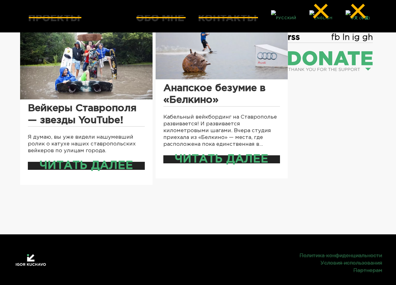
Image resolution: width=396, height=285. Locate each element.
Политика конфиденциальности (340, 256)
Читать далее (86, 166)
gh (367, 37)
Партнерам (367, 270)
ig (356, 37)
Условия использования (351, 263)
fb (335, 37)
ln (346, 37)
